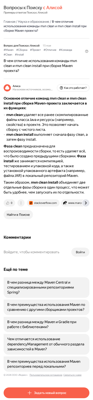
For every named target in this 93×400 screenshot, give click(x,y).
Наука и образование (33, 21)
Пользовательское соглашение (46, 375)
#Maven (9, 49)
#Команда (65, 49)
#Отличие (50, 49)
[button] (86, 51)
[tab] (10, 203)
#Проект (35, 49)
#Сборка (21, 49)
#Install (19, 54)
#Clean (8, 54)
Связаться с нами (72, 375)
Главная (9, 21)
